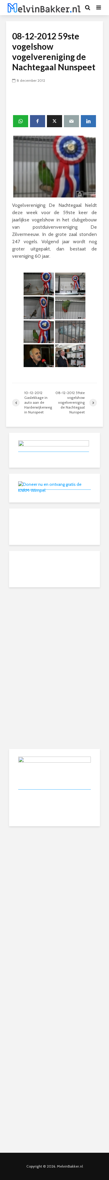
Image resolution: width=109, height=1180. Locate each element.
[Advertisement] (54, 631)
